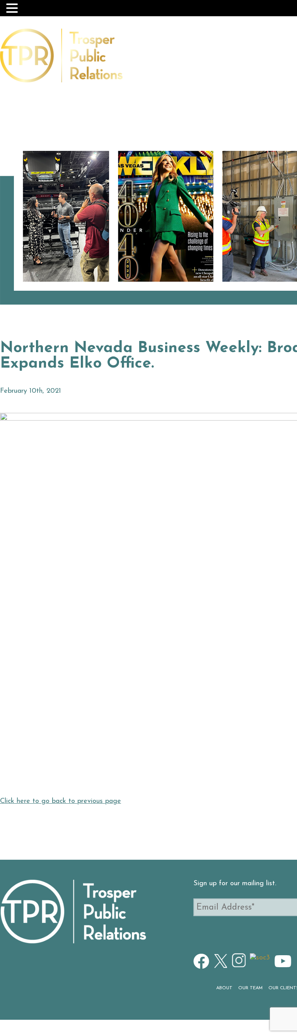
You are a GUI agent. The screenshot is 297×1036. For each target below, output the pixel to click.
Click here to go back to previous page (60, 801)
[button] (13, 8)
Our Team (180, 60)
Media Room (269, 60)
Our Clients (222, 60)
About (147, 60)
